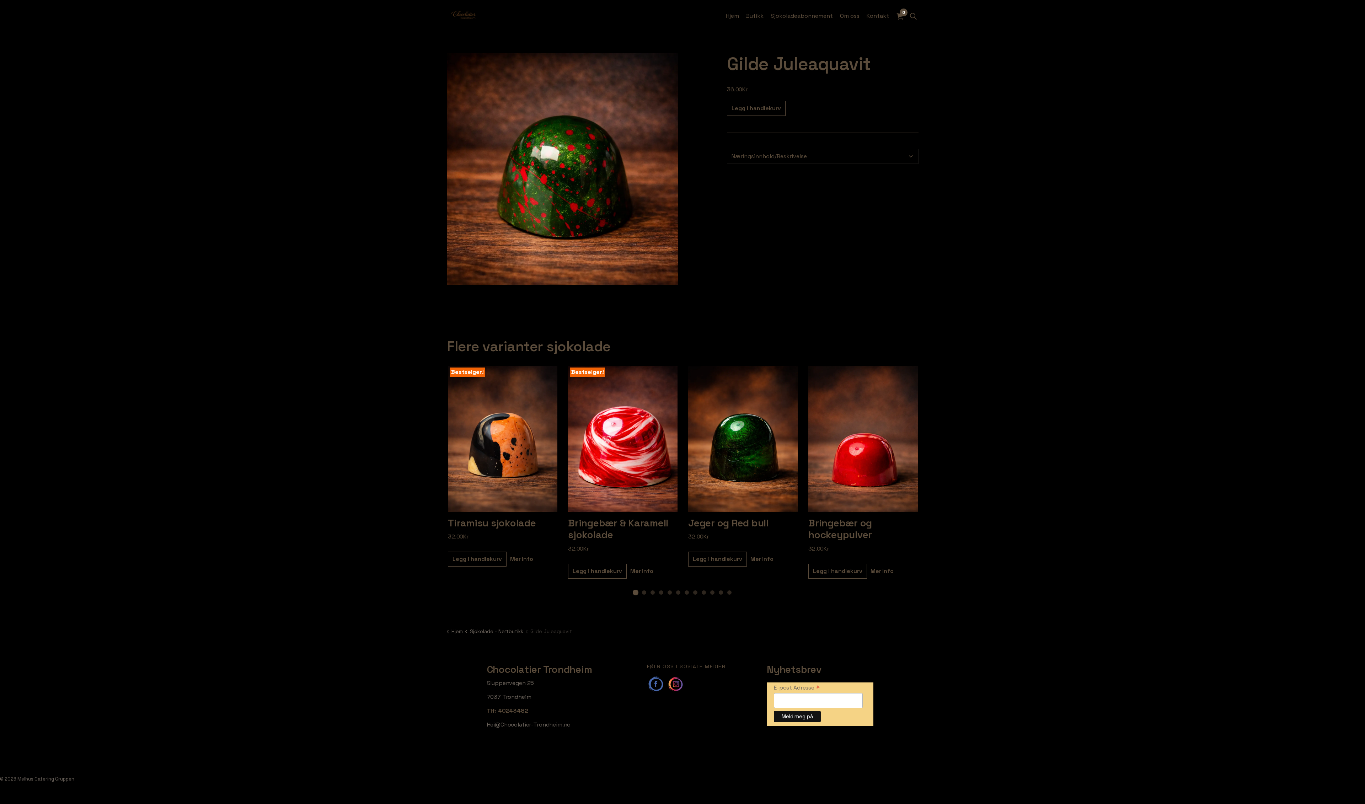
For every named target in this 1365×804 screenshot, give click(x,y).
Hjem (732, 16)
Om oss (850, 16)
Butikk (755, 16)
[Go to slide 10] (712, 592)
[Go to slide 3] (653, 592)
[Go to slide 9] (704, 592)
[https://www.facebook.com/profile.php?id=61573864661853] (656, 684)
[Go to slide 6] (678, 592)
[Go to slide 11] (721, 592)
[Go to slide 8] (695, 592)
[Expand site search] (913, 16)
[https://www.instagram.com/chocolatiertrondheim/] (675, 684)
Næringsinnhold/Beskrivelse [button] (769, 156)
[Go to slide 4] (661, 592)
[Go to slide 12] (729, 592)
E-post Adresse (797, 687)
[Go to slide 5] (670, 592)
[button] (562, 169)
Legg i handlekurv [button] (756, 108)
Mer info (521, 559)
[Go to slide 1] (635, 592)
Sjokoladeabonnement (802, 16)
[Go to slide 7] (687, 592)
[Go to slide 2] (644, 592)
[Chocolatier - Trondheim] (464, 16)
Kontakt (878, 16)
